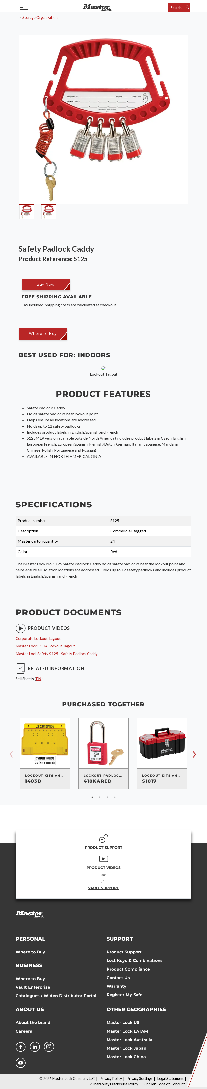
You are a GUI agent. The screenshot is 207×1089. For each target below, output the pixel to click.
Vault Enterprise (33, 987)
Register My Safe (124, 994)
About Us (30, 1009)
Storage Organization (40, 17)
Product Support (124, 952)
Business (29, 965)
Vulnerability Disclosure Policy (113, 1084)
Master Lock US (123, 1022)
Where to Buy (30, 952)
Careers (24, 1031)
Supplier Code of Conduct (164, 1084)
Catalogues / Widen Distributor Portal (56, 995)
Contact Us (118, 977)
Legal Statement (170, 1078)
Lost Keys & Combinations (135, 960)
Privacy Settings (139, 1078)
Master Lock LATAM (127, 1031)
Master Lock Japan (126, 1048)
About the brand (33, 1022)
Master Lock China (126, 1056)
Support (120, 939)
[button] (46, 284)
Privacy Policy (110, 1078)
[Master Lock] (97, 7)
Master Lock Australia (129, 1039)
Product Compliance (128, 969)
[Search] (187, 7)
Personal (30, 939)
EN (38, 678)
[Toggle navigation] (24, 7)
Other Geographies (136, 1009)
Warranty (116, 986)
